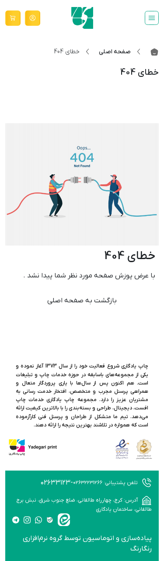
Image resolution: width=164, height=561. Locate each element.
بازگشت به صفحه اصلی (82, 300)
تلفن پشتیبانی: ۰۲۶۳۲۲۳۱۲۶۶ (106, 482)
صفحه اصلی (115, 52)
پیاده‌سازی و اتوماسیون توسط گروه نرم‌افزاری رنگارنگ (87, 543)
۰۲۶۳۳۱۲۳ (55, 482)
